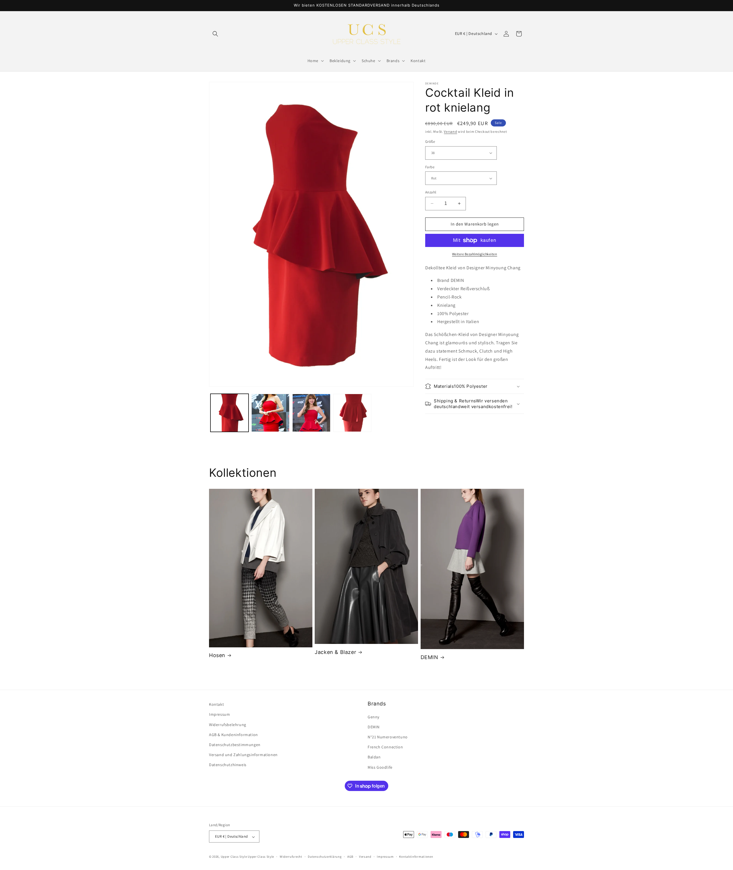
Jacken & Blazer (335, 652)
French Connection (385, 747)
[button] (215, 33)
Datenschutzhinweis (228, 764)
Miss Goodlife (380, 767)
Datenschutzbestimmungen (235, 744)
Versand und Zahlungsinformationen (243, 754)
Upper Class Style (234, 857)
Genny (373, 716)
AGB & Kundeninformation (233, 734)
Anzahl (430, 192)
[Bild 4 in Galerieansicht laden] (352, 413)
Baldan (374, 757)
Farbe (429, 167)
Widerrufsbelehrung (227, 724)
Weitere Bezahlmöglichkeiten (474, 254)
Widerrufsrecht (291, 857)
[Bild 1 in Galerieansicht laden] (229, 413)
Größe (430, 141)
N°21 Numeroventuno (388, 736)
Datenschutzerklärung (325, 857)
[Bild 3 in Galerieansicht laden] (311, 413)
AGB (350, 857)
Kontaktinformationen (416, 857)
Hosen (217, 655)
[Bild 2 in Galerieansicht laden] (270, 413)
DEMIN (429, 657)
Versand (450, 131)
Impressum (219, 714)
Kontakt (216, 704)
